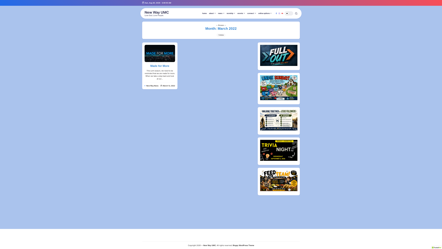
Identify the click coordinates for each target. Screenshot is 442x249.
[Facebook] (276, 13)
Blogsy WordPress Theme (243, 245)
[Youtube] (282, 13)
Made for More (159, 65)
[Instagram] (279, 13)
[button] (289, 13)
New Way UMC (157, 12)
